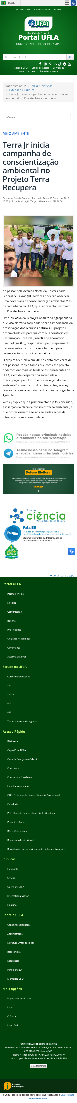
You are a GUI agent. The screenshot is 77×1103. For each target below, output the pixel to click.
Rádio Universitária (17, 831)
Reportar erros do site (19, 998)
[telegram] (64, 64)
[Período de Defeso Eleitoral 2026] (38, 478)
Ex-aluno (12, 904)
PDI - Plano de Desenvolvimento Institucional (31, 813)
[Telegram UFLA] (38, 453)
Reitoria (11, 620)
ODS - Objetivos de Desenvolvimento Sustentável (33, 795)
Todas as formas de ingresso (22, 721)
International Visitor (18, 895)
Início (34, 86)
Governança (13, 647)
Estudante (12, 869)
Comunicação (14, 611)
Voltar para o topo (63, 575)
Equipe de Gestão (40, 67)
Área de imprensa (49, 71)
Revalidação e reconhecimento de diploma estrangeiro (36, 849)
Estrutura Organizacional (20, 942)
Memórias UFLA (15, 978)
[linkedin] (55, 64)
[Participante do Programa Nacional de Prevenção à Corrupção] (12, 551)
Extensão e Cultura (21, 90)
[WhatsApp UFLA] (38, 438)
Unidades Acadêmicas (18, 638)
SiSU (9, 685)
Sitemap (57, 9)
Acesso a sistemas (16, 656)
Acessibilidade (23, 9)
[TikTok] (60, 64)
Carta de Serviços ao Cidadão (22, 759)
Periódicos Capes (16, 822)
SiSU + (10, 694)
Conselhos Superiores (18, 924)
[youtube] (69, 64)
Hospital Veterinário (18, 786)
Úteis (10, 1007)
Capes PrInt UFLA (16, 750)
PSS (9, 712)
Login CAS (12, 1025)
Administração (15, 933)
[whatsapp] (50, 64)
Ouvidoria (12, 804)
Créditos (11, 1016)
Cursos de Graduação (18, 676)
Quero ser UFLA (15, 887)
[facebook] (40, 64)
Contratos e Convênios (19, 777)
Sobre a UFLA (21, 67)
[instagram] (45, 64)
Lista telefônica (38, 1065)
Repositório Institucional (20, 840)
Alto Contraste (42, 9)
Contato (32, 71)
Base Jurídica (14, 951)
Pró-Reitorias (14, 629)
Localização (13, 960)
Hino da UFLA (14, 969)
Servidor (11, 878)
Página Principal (15, 593)
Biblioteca (12, 741)
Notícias (47, 86)
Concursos (13, 768)
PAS (9, 703)
